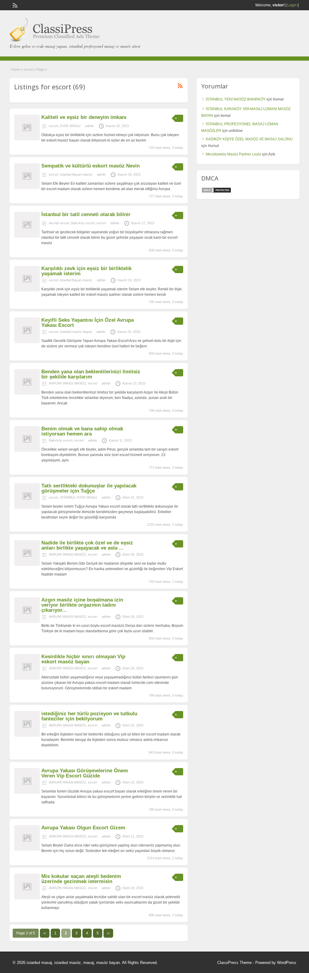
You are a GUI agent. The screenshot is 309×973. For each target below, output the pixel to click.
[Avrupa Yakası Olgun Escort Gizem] (27, 849)
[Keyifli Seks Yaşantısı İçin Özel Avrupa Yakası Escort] (27, 342)
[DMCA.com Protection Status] (216, 192)
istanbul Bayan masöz (76, 174)
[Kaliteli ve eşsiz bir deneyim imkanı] (27, 139)
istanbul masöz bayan (76, 331)
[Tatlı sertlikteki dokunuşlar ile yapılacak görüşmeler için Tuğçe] (27, 508)
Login (292, 5)
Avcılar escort (59, 223)
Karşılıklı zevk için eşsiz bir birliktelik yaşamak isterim (86, 271)
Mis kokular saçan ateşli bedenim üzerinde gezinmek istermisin (81, 878)
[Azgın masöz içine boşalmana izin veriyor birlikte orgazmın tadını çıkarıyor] (27, 622)
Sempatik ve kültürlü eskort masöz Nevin (90, 166)
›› (108, 933)
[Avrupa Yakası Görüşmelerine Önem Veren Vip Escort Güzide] (27, 792)
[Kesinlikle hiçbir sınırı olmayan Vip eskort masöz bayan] (27, 678)
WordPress (286, 962)
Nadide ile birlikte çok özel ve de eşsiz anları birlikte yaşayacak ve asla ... (87, 545)
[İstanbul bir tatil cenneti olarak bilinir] (27, 236)
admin (89, 126)
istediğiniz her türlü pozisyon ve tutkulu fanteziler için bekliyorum (89, 716)
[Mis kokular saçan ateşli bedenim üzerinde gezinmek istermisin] (27, 898)
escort (28, 69)
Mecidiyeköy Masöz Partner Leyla (233, 154)
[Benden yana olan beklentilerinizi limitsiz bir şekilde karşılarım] (27, 393)
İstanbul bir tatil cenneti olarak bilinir (86, 214)
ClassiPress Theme (234, 962)
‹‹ (44, 933)
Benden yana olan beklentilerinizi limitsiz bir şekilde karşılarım (90, 374)
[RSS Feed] (14, 4)
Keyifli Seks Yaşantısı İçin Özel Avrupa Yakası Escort (87, 322)
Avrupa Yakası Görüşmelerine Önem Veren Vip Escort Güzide (84, 773)
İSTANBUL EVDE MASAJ (78, 497)
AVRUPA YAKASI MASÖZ (67, 383)
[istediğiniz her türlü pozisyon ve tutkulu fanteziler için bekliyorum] (27, 735)
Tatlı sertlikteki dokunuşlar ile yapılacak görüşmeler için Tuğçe (88, 488)
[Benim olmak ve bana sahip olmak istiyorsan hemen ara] (27, 450)
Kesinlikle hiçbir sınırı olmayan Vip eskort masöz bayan (83, 659)
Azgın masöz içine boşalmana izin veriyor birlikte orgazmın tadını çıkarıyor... (82, 605)
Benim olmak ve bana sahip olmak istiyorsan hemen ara (82, 431)
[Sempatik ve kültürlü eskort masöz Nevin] (27, 188)
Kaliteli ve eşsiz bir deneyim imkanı (83, 117)
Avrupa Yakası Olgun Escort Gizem (83, 828)
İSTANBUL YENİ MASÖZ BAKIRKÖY (236, 99)
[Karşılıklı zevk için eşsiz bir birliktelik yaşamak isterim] (27, 290)
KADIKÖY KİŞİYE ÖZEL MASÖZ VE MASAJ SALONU (249, 139)
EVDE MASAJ (70, 126)
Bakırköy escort (83, 223)
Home (15, 69)
